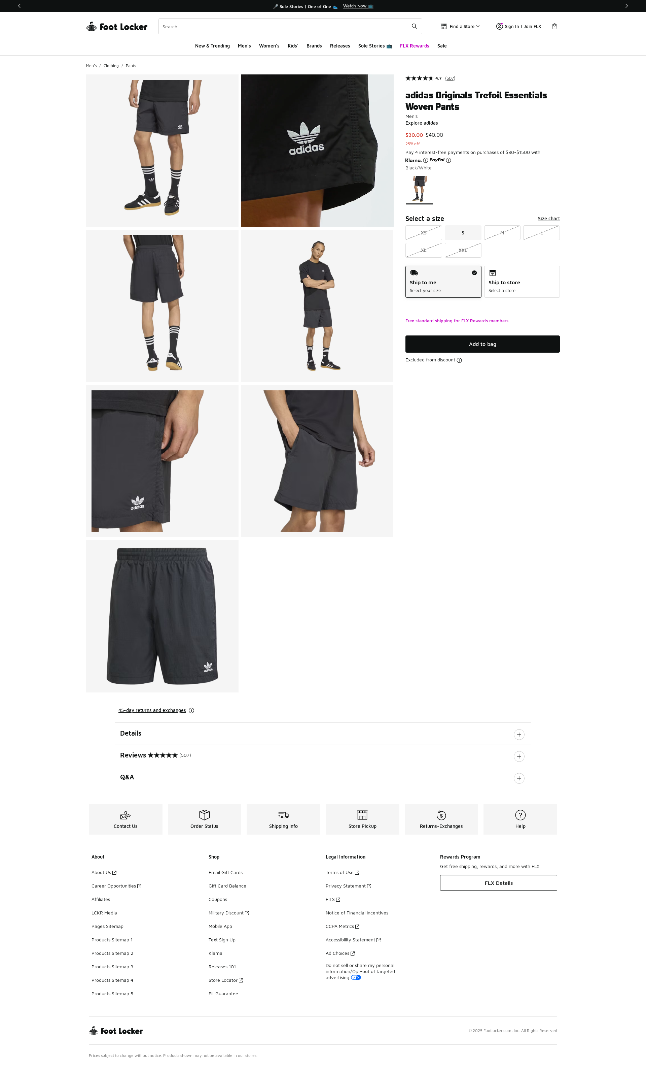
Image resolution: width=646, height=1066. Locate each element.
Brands (314, 46)
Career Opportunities (114, 886)
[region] (323, 6)
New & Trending (212, 46)
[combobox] (290, 26)
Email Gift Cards (226, 872)
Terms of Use (340, 872)
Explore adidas (421, 123)
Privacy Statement (346, 886)
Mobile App (220, 926)
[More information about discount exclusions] (459, 360)
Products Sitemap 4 (112, 980)
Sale (442, 46)
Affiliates (101, 899)
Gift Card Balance (227, 886)
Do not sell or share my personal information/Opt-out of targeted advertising (360, 971)
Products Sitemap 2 (112, 953)
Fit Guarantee (223, 993)
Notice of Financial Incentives (357, 912)
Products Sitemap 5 (112, 993)
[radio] (443, 282)
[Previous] (19, 6)
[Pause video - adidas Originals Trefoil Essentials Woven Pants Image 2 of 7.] (317, 150)
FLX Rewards (414, 46)
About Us (101, 872)
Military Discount (226, 912)
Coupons (218, 899)
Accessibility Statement (350, 939)
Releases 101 (222, 966)
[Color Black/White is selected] (419, 189)
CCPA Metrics (340, 926)
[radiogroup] (482, 282)
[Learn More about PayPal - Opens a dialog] (448, 160)
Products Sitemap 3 (112, 966)
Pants (131, 65)
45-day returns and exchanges (152, 710)
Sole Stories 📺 (375, 46)
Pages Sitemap (107, 926)
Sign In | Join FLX (523, 26)
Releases (340, 46)
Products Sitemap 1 (112, 939)
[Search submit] (414, 26)
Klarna (215, 953)
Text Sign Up (222, 939)
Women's (269, 46)
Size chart (549, 218)
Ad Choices (337, 953)
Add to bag (482, 344)
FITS (330, 899)
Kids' (293, 46)
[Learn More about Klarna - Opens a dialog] (426, 160)
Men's (244, 46)
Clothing (111, 65)
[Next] (626, 6)
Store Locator (223, 980)
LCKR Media (104, 912)
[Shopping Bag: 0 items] (554, 26)
